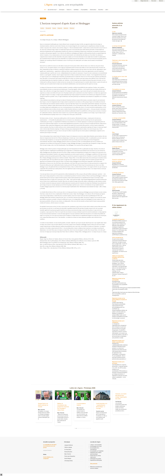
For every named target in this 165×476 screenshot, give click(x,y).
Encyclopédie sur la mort (96, 446)
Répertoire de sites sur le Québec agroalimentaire (118, 341)
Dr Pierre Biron (67, 449)
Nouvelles (100, 9)
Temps (43, 18)
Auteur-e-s (69, 9)
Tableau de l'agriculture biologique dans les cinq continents (118, 257)
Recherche (161, 0)
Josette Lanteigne (46, 35)
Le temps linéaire (117, 147)
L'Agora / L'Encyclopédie (96, 444)
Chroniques (61, 9)
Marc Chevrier (67, 454)
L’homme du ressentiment (118, 404)
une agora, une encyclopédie (68, 4)
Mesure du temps (117, 103)
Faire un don (153, 0)
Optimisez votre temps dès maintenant (120, 61)
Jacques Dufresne (68, 445)
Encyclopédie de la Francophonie (94, 448)
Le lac (114, 31)
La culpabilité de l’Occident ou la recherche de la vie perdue (49, 446)
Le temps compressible (118, 118)
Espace (54, 28)
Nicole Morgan (67, 458)
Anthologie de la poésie (95, 458)
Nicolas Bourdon (68, 451)
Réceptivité (48, 28)
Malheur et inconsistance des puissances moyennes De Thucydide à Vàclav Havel (44, 407)
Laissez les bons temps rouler (119, 188)
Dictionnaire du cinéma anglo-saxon (95, 456)
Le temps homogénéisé (119, 46)
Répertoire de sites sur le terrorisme (118, 362)
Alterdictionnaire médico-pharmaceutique (96, 453)
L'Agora (48, 4)
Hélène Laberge (68, 447)
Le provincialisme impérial (61, 404)
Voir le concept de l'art (117, 237)
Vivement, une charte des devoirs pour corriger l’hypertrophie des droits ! (101, 396)
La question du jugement (118, 219)
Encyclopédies (84, 9)
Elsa (113, 132)
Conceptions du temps (118, 89)
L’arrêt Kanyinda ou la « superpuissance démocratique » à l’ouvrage (82, 406)
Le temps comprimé (118, 172)
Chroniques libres (68, 460)
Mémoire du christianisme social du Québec (96, 467)
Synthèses (76, 9)
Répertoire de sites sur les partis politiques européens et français (119, 299)
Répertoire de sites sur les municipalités (118, 279)
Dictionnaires (93, 9)
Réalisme (72, 28)
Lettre (106, 9)
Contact (136, 0)
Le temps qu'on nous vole (119, 76)
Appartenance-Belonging (96, 460)
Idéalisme (66, 28)
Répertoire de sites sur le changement (118, 321)
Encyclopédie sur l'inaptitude (96, 451)
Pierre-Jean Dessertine (69, 456)
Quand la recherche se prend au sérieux (118, 160)
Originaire (60, 28)
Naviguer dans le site (144, 0)
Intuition (42, 28)
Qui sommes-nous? (52, 9)
